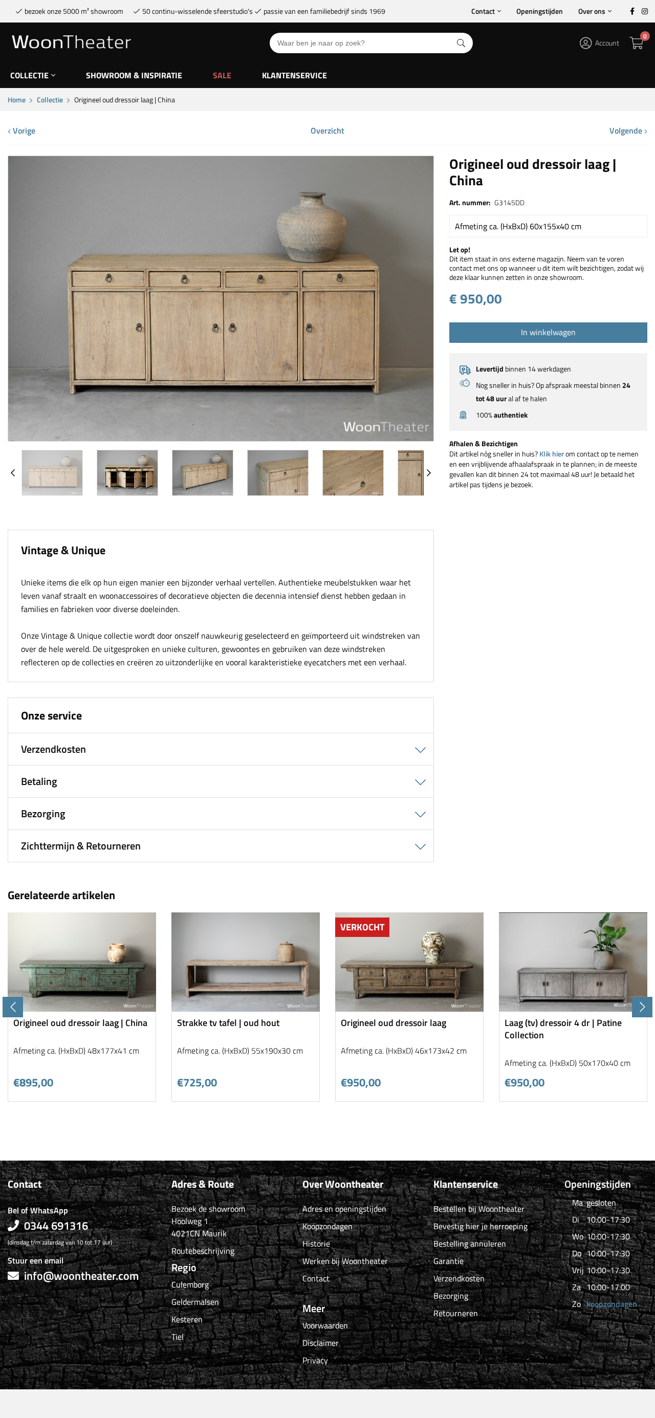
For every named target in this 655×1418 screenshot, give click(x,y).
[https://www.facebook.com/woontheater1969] (632, 11)
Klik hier (551, 453)
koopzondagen (611, 1304)
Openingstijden (539, 11)
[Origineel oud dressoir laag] (409, 1008)
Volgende (626, 130)
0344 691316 (56, 1225)
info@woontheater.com (81, 1275)
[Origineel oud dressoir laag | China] (220, 437)
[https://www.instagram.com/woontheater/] (645, 11)
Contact (483, 11)
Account (607, 42)
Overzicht (327, 130)
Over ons (591, 11)
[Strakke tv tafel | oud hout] (245, 1008)
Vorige (23, 130)
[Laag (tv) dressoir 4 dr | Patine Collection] (573, 1008)
